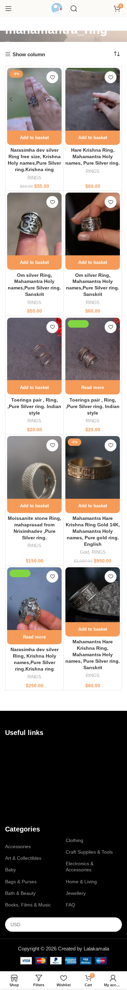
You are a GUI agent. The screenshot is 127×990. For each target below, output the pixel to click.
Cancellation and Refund (31, 785)
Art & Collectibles (23, 858)
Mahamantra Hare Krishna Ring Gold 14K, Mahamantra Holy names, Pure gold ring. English (93, 531)
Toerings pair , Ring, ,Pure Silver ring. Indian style (34, 406)
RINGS (34, 177)
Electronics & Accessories (79, 866)
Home (11, 750)
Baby (10, 869)
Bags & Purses (21, 881)
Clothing (74, 840)
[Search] (74, 8)
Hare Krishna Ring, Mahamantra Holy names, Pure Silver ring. (92, 157)
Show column (29, 54)
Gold (84, 552)
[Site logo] (57, 8)
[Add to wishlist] (52, 77)
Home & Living (81, 881)
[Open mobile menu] (8, 8)
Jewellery (76, 893)
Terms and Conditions (28, 773)
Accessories (18, 846)
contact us (25, 761)
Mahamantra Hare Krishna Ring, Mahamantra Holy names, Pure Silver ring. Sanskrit (92, 654)
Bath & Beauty (20, 893)
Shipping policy (21, 808)
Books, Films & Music (28, 904)
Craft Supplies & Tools (89, 852)
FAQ (70, 904)
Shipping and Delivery (28, 796)
